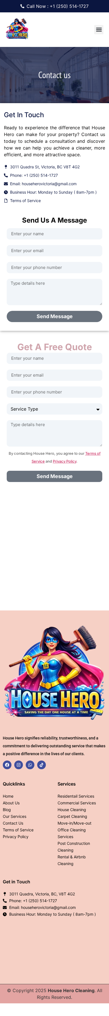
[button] (98, 29)
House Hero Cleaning (71, 990)
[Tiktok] (41, 765)
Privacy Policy (64, 461)
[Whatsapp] (30, 765)
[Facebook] (7, 765)
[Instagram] (18, 765)
